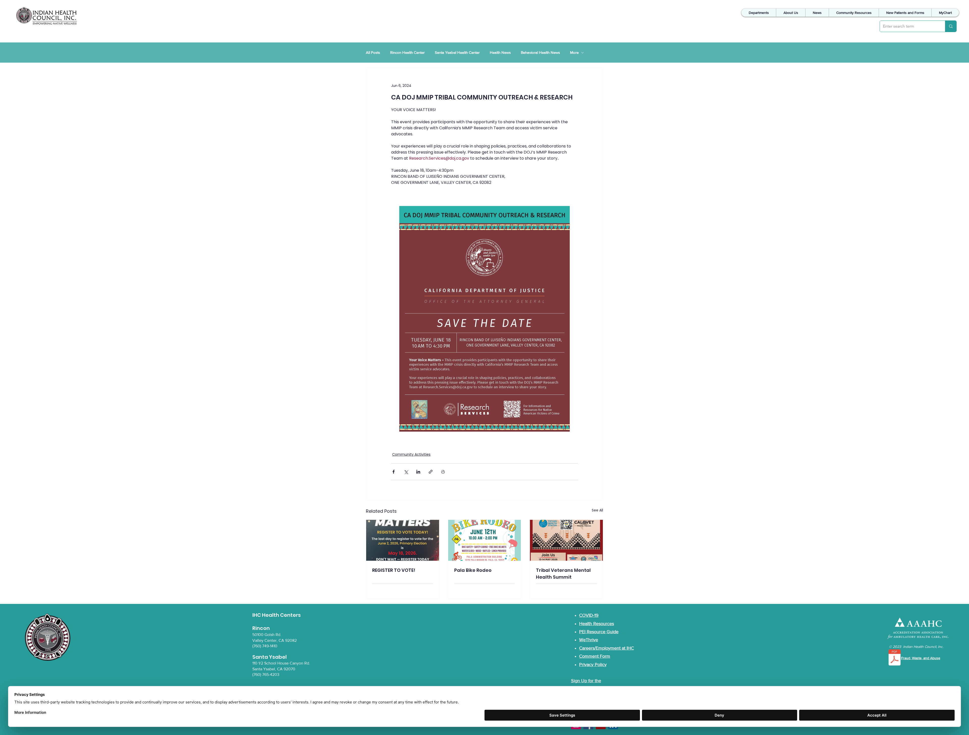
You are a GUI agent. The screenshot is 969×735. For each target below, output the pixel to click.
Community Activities (411, 454)
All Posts (373, 52)
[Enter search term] (950, 26)
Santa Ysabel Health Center (457, 52)
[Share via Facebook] (393, 471)
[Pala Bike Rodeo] (484, 540)
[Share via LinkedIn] (418, 471)
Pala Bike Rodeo (473, 570)
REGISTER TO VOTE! (393, 570)
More (574, 52)
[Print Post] (443, 471)
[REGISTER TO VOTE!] (402, 540)
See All (597, 510)
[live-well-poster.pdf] (894, 658)
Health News (500, 52)
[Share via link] (430, 471)
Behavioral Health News (540, 52)
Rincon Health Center (407, 52)
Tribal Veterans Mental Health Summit (563, 573)
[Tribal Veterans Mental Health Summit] (566, 540)
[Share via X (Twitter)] (405, 471)
